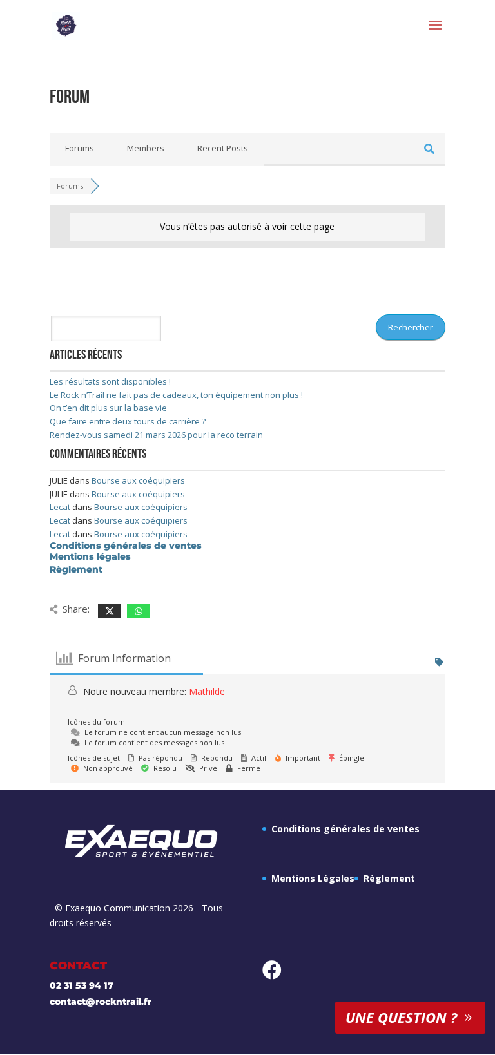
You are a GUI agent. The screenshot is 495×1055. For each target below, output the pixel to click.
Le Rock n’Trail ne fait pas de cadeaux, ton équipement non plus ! (176, 395)
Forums (79, 148)
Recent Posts (222, 148)
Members (145, 148)
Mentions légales (90, 556)
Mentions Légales (312, 878)
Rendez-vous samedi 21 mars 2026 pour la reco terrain (156, 435)
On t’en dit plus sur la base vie (108, 407)
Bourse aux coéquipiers (138, 480)
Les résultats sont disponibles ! (110, 381)
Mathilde (207, 691)
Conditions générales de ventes (126, 545)
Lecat (60, 507)
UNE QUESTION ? (401, 1017)
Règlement (76, 569)
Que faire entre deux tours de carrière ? (128, 421)
